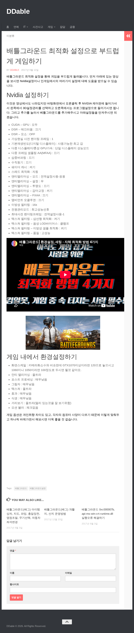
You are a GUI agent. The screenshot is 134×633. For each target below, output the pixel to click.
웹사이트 (14, 584)
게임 (50, 26)
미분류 (10, 35)
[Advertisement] (63, 449)
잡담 (62, 26)
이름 (12, 573)
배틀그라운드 (21, 488)
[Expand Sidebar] (128, 36)
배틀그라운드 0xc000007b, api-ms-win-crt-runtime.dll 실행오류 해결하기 (98, 513)
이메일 (68, 573)
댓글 (13, 550)
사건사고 (38, 26)
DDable (18, 11)
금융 (72, 26)
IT (24, 26)
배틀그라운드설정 (38, 488)
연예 (16, 26)
